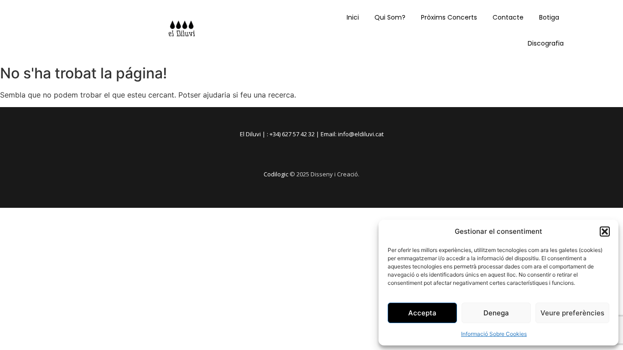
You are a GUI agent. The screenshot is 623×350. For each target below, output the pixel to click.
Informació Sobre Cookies (494, 333)
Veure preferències (572, 313)
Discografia (546, 43)
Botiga (549, 17)
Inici (353, 17)
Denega (496, 313)
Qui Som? (389, 17)
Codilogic (276, 174)
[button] (604, 231)
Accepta (422, 313)
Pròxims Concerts (449, 17)
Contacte (508, 17)
